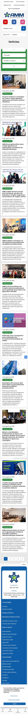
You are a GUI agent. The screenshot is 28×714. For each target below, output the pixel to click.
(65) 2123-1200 (14, 587)
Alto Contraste (20, 1)
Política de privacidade (14, 699)
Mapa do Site (7, 5)
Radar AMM (5, 642)
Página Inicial (6, 34)
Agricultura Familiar (7, 653)
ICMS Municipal (6, 631)
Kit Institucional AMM (8, 669)
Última (24, 564)
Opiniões (4, 680)
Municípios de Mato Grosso (9, 621)
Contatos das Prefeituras (9, 624)
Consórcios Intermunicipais (9, 648)
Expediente (5, 678)
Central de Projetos (7, 651)
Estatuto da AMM (7, 609)
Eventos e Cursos (7, 637)
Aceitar (15, 704)
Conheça (4, 606)
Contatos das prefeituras (9, 672)
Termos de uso (14, 696)
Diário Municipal (6, 667)
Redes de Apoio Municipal (9, 634)
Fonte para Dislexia (19, 5)
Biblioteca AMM (6, 664)
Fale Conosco (6, 683)
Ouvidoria (4, 675)
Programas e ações (7, 640)
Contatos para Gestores (9, 645)
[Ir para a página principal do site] (14, 15)
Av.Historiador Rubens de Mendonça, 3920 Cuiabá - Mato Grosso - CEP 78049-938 (14, 595)
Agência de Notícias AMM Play (10, 661)
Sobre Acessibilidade (14, 8)
